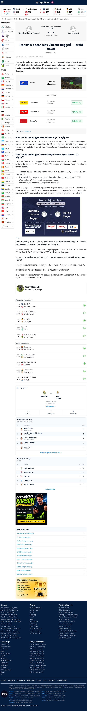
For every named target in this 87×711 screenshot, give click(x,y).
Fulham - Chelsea (64, 619)
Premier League (34, 610)
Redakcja (11, 680)
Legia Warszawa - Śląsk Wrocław (10, 619)
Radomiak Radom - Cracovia (9, 631)
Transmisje (8, 19)
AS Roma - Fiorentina (65, 624)
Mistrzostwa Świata (35, 633)
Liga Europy (4, 649)
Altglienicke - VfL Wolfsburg (67, 635)
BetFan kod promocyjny (37, 656)
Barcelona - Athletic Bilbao (9, 615)
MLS (2, 674)
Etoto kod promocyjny (37, 667)
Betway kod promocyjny (37, 670)
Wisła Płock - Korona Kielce (9, 617)
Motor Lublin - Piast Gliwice (9, 635)
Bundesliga (33, 615)
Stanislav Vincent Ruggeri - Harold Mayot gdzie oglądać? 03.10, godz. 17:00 (43, 19)
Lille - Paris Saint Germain (8, 626)
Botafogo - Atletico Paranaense (68, 615)
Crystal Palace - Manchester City (10, 628)
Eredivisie (3, 667)
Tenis (15, 19)
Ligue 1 (32, 619)
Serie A (32, 617)
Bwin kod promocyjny (36, 672)
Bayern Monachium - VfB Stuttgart (11, 621)
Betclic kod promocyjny (37, 653)
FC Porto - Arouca (64, 608)
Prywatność (21, 680)
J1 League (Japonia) (35, 628)
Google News (62, 680)
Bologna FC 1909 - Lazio (66, 633)
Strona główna (2, 19)
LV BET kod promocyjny (37, 658)
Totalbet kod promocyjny (37, 660)
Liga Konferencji (5, 647)
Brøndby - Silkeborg (65, 628)
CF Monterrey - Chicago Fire (9, 608)
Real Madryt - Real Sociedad (9, 610)
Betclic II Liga (34, 626)
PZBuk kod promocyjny (37, 663)
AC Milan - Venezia (6, 624)
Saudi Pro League (35, 631)
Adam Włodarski (32, 287)
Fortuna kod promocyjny (37, 647)
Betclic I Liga (33, 624)
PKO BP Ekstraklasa (35, 608)
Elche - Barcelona (64, 610)
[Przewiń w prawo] (84, 12)
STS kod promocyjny (36, 649)
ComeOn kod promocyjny (38, 665)
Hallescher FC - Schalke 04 (67, 621)
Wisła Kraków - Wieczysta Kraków (11, 638)
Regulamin (31, 680)
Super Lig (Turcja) (6, 670)
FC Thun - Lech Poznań (7, 612)
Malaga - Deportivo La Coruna (68, 617)
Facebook (51, 680)
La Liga (32, 612)
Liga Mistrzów (34, 621)
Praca (39, 680)
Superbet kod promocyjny (38, 644)
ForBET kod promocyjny (37, 651)
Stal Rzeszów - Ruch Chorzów (68, 631)
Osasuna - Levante (64, 626)
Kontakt (3, 680)
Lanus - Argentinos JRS (66, 612)
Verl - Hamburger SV (65, 638)
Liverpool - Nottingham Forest (10, 633)
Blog (44, 680)
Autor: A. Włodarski (36, 57)
